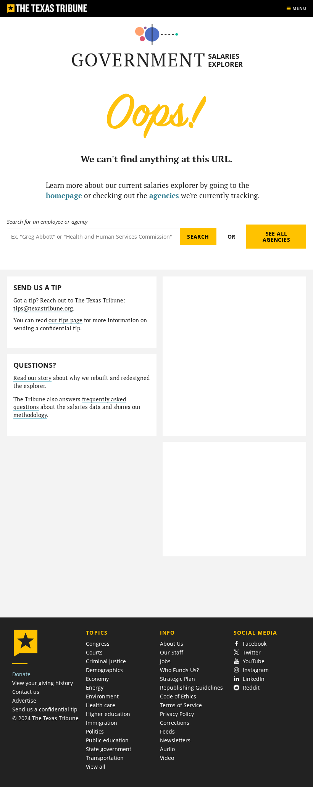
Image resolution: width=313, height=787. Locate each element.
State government (108, 749)
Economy (97, 678)
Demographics (104, 670)
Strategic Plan (177, 678)
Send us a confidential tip (44, 709)
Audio (167, 749)
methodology (30, 415)
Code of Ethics (178, 696)
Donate (21, 674)
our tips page (65, 320)
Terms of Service (181, 705)
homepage (64, 195)
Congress (98, 643)
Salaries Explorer (225, 60)
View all (95, 766)
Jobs (165, 661)
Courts (94, 652)
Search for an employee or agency (47, 222)
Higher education (108, 714)
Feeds (167, 731)
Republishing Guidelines (191, 687)
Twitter (252, 652)
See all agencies (276, 236)
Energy (94, 687)
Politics (95, 731)
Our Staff (171, 652)
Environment (102, 696)
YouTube (254, 661)
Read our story (32, 377)
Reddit (251, 687)
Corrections (174, 722)
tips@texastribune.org (43, 308)
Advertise (24, 700)
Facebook (254, 643)
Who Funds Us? (179, 670)
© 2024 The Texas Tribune (45, 718)
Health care (100, 705)
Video (167, 757)
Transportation (105, 757)
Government (138, 59)
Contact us (25, 691)
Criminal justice (106, 661)
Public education (107, 740)
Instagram (256, 670)
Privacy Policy (177, 714)
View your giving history (42, 683)
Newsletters (175, 740)
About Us (171, 643)
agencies (164, 195)
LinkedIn (254, 678)
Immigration (101, 722)
